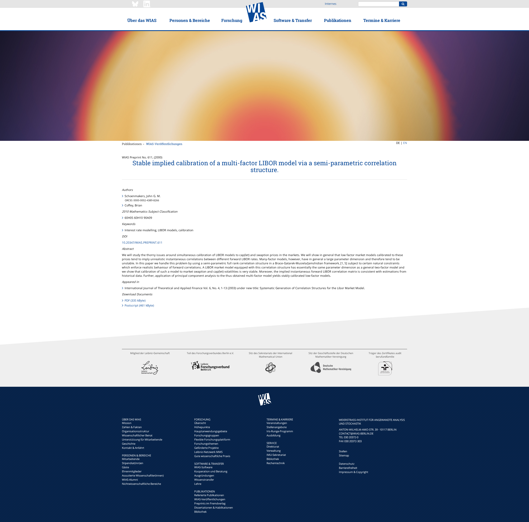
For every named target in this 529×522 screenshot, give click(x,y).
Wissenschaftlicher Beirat (137, 435)
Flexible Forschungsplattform (212, 439)
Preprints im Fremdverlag (209, 503)
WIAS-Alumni (130, 479)
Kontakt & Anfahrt (133, 448)
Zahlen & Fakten (132, 427)
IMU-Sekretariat (276, 455)
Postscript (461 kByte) (139, 305)
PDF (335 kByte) (135, 300)
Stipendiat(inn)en (132, 463)
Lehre (197, 484)
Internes (330, 4)
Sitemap (344, 455)
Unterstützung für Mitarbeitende (142, 439)
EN (405, 143)
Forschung (231, 20)
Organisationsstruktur (135, 431)
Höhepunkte (202, 427)
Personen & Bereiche (189, 20)
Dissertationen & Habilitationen (213, 507)
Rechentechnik (276, 463)
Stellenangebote (277, 427)
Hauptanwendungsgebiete (210, 431)
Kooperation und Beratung (210, 471)
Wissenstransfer (204, 479)
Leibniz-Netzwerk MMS (208, 452)
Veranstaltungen (277, 423)
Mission (126, 423)
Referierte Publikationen (209, 495)
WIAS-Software (203, 467)
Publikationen (337, 20)
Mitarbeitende (130, 459)
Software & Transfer (293, 20)
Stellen (343, 451)
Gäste (125, 467)
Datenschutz (346, 464)
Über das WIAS (141, 20)
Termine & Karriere (381, 20)
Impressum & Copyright (353, 472)
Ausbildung (273, 435)
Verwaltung (274, 451)
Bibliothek (200, 512)
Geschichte (128, 443)
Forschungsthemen (206, 443)
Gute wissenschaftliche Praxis (212, 456)
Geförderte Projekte (206, 448)
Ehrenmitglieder (132, 471)
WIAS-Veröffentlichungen (164, 144)
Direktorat (273, 446)
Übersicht (200, 423)
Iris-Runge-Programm (280, 431)
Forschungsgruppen (206, 435)
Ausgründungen (204, 475)
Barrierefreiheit (348, 468)
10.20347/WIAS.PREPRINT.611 (142, 242)
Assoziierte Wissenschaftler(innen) (143, 475)
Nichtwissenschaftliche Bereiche (141, 484)
